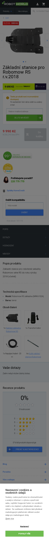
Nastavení (24, 526)
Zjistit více (9, 519)
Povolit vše (24, 534)
